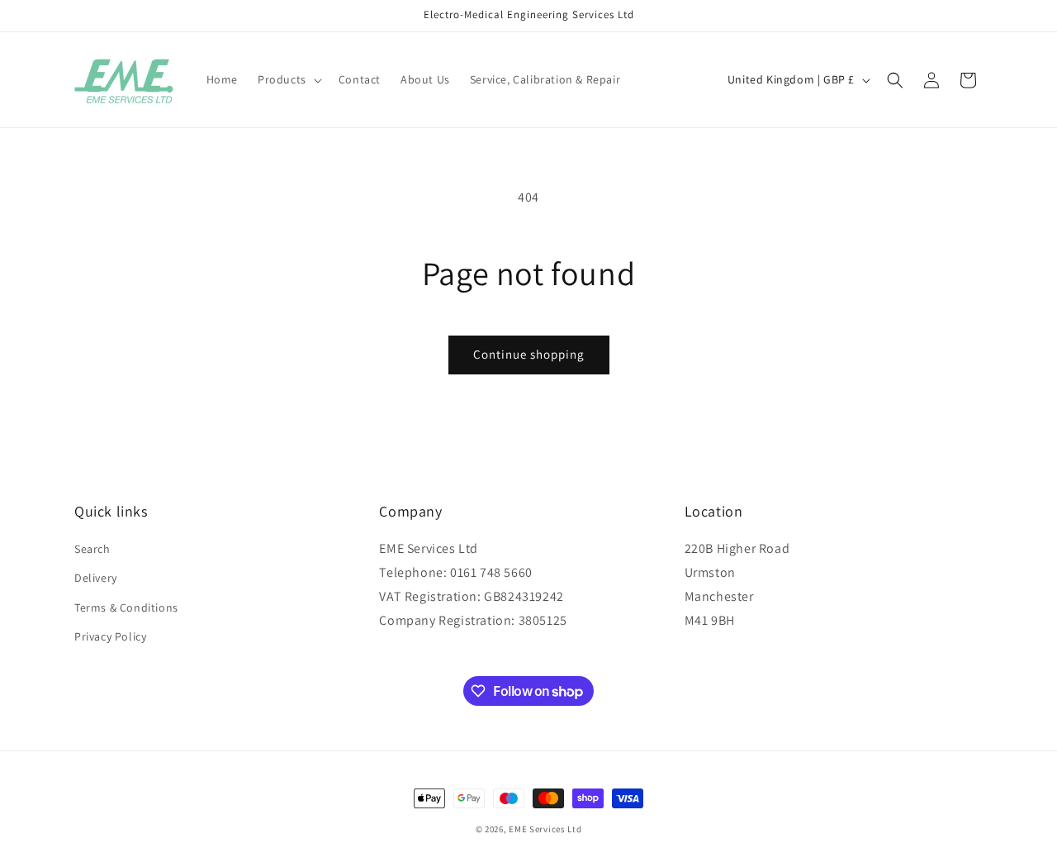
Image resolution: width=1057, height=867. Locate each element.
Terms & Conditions (126, 607)
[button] (288, 79)
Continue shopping (529, 354)
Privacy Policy (110, 636)
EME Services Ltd (545, 829)
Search (92, 548)
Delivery (95, 577)
